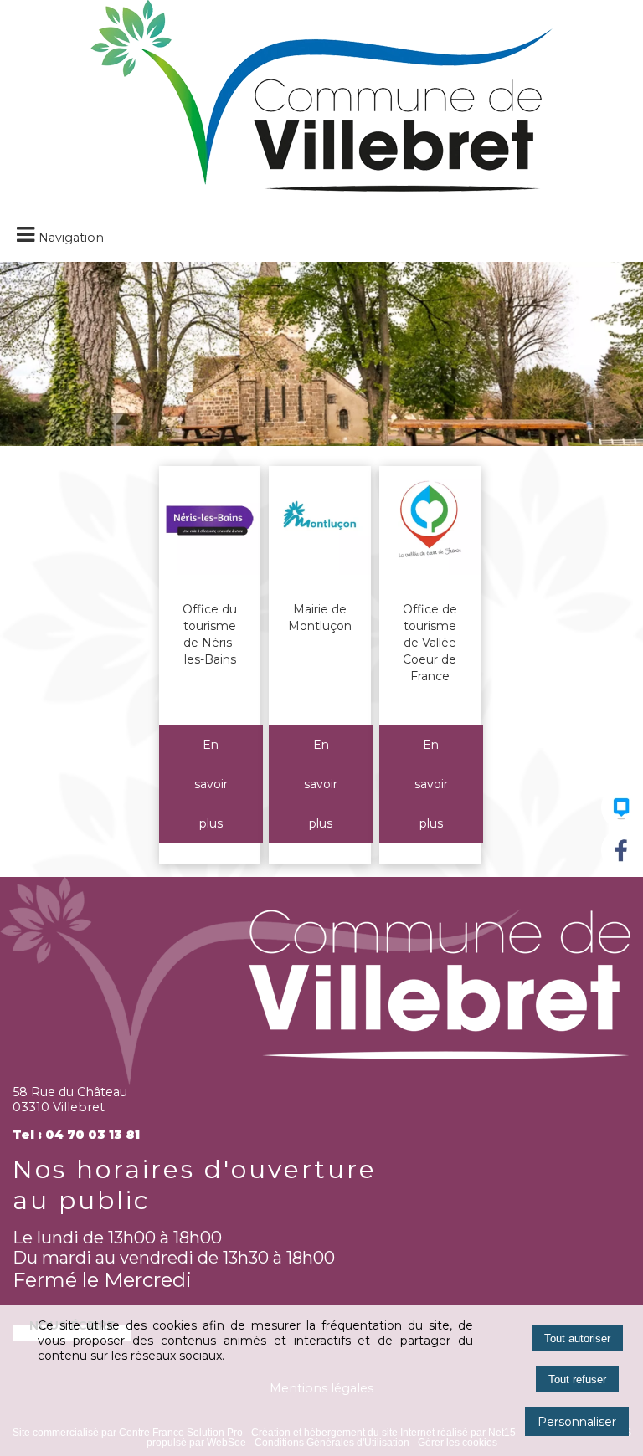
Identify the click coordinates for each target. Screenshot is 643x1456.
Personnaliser (577, 1421)
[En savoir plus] (211, 784)
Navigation (71, 237)
